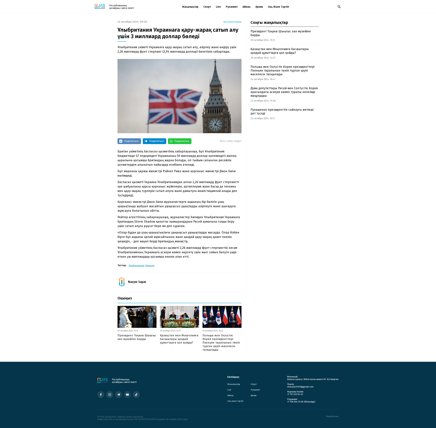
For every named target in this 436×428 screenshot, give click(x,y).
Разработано (332, 416)
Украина (149, 265)
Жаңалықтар (190, 6)
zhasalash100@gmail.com (300, 386)
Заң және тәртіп (278, 6)
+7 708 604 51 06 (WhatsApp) (301, 401)
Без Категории (232, 22)
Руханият (232, 6)
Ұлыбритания (136, 265)
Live (218, 6)
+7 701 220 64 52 (295, 394)
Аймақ (247, 6)
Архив (259, 6)
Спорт (207, 6)
